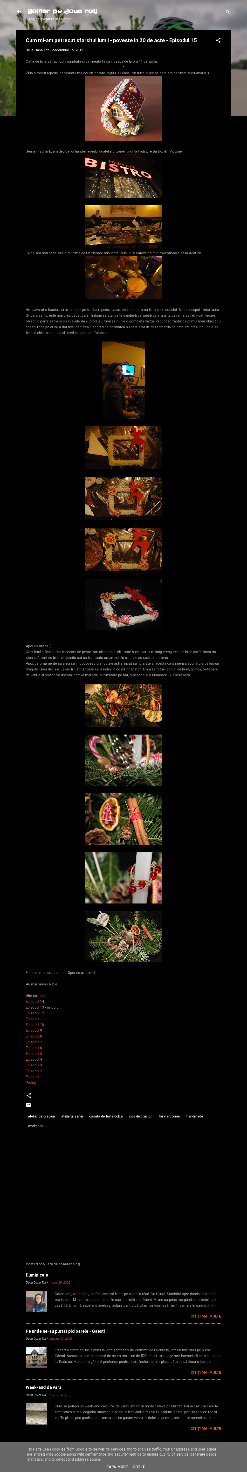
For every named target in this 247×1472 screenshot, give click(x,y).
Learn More (116, 1467)
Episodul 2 (34, 1071)
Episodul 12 (35, 1013)
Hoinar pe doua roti (63, 11)
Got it (139, 1467)
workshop (36, 1126)
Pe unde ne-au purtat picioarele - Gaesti (65, 1331)
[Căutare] (228, 13)
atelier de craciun (41, 1116)
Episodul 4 (34, 1059)
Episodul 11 (35, 1019)
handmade (194, 1116)
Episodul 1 (34, 1077)
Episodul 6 (34, 1048)
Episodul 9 (34, 1030)
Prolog (31, 1082)
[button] (218, 41)
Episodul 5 (34, 1053)
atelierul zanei (72, 1116)
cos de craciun (140, 1116)
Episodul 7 (34, 1042)
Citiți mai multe (206, 1316)
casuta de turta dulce (106, 1116)
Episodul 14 (35, 1001)
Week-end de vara (44, 1387)
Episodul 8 (34, 1036)
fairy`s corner (169, 1116)
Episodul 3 (34, 1065)
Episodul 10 (35, 1025)
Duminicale (37, 1275)
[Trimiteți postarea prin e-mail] (29, 1106)
